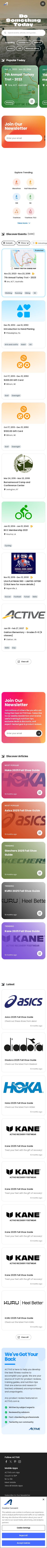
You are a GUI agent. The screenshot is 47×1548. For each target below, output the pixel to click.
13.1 (30, 183)
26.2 (16, 183)
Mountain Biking (32, 48)
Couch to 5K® (11, 1475)
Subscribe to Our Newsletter (17, 1495)
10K (19, 48)
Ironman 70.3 (24, 42)
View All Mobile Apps (14, 1485)
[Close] (43, 1499)
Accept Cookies (23, 1543)
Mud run (37, 42)
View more (22, 223)
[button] (20, 86)
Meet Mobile (10, 1482)
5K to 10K (9, 1479)
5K (30, 198)
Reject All (23, 1535)
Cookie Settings (23, 1528)
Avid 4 (10, 48)
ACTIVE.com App (12, 1472)
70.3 (30, 213)
